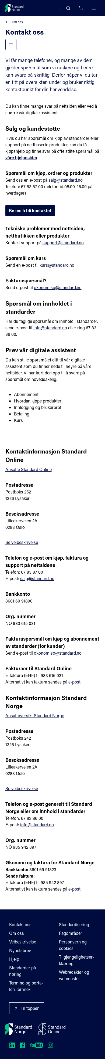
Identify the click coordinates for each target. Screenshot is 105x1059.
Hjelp (14, 959)
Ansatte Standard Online (28, 469)
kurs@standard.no (57, 265)
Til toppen (30, 1008)
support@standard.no (63, 242)
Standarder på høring (22, 971)
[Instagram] (50, 1045)
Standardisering (74, 924)
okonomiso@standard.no (58, 287)
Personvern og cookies (73, 945)
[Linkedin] (12, 1045)
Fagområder (70, 933)
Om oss (17, 22)
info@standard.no (50, 327)
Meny (16, 44)
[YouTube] (36, 1045)
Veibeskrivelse (22, 942)
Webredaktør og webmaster (74, 975)
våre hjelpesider (21, 157)
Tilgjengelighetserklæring (76, 960)
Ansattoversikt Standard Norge (34, 715)
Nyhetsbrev (20, 950)
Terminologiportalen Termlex (26, 986)
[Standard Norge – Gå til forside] (14, 8)
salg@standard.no (65, 180)
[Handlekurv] (81, 8)
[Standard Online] (51, 1029)
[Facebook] (22, 1045)
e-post (74, 682)
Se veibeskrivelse (21, 542)
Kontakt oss (20, 924)
